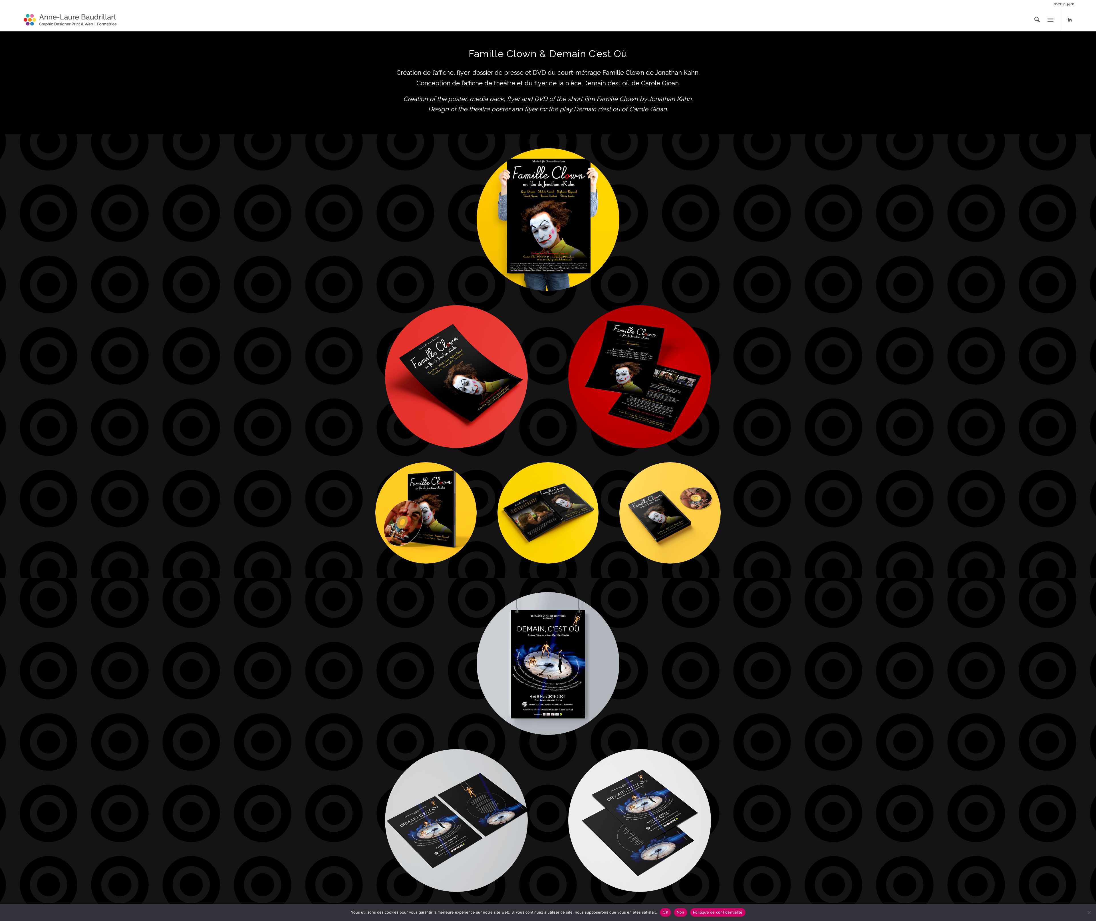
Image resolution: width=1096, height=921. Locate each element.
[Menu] (1050, 20)
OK (665, 912)
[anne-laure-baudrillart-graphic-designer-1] (70, 20)
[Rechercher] (1037, 20)
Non (680, 912)
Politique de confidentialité (718, 912)
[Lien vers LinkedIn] (1069, 19)
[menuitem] (1037, 20)
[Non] (1089, 912)
